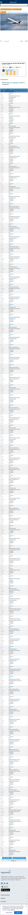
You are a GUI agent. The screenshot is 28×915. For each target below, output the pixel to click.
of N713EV (5, 67)
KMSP (19, 116)
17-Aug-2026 (11, 696)
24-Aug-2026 (11, 274)
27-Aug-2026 (11, 103)
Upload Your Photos (17, 9)
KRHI (20, 608)
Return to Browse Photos (6, 9)
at (18, 67)
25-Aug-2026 (11, 233)
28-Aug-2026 (11, 93)
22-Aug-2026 (11, 374)
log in (8, 82)
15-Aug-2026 (11, 817)
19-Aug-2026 (11, 555)
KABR (15, 327)
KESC (15, 126)
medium (2, 41)
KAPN (17, 407)
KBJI (14, 186)
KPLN (15, 97)
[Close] (25, 906)
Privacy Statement (11, 909)
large (6, 41)
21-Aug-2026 (11, 445)
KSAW (19, 548)
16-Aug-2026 (11, 756)
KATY (16, 226)
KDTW (19, 107)
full (8, 41)
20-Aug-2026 (11, 495)
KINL (17, 206)
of (12, 67)
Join (15, 860)
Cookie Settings (9, 912)
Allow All (18, 912)
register (15, 82)
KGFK (16, 146)
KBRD (17, 347)
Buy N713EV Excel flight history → (19, 857)
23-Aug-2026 (11, 314)
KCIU (17, 367)
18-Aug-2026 (11, 636)
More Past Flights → (7, 857)
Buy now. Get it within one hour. (21, 91)
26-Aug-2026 (11, 153)
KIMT (12, 117)
